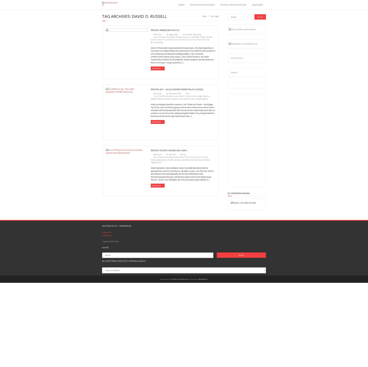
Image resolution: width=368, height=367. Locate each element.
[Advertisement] (249, 139)
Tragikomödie (156, 162)
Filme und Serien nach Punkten (202, 5)
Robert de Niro (189, 99)
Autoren (234, 72)
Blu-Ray (169, 157)
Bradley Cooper (182, 37)
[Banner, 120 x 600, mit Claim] (243, 203)
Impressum (106, 232)
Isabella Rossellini (157, 99)
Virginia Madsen (202, 99)
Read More (156, 68)
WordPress (203, 279)
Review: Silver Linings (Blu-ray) (169, 150)
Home (204, 16)
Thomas (158, 34)
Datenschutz (107, 235)
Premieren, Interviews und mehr (233, 5)
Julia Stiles (186, 160)
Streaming (197, 34)
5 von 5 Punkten (160, 157)
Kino (187, 93)
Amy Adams (171, 37)
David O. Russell (206, 37)
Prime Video (187, 34)
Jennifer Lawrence (158, 40)
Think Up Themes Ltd (180, 279)
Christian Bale (194, 37)
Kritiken (181, 5)
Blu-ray (183, 154)
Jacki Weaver (161, 160)
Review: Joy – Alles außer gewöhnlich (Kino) (177, 89)
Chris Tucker (190, 157)
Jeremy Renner (171, 40)
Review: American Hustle (165, 30)
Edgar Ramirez (203, 96)
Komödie (181, 40)
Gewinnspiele (257, 5)
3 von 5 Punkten (160, 96)
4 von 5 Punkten (160, 37)
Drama (194, 96)
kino (181, 99)
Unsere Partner (237, 58)
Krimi (188, 40)
